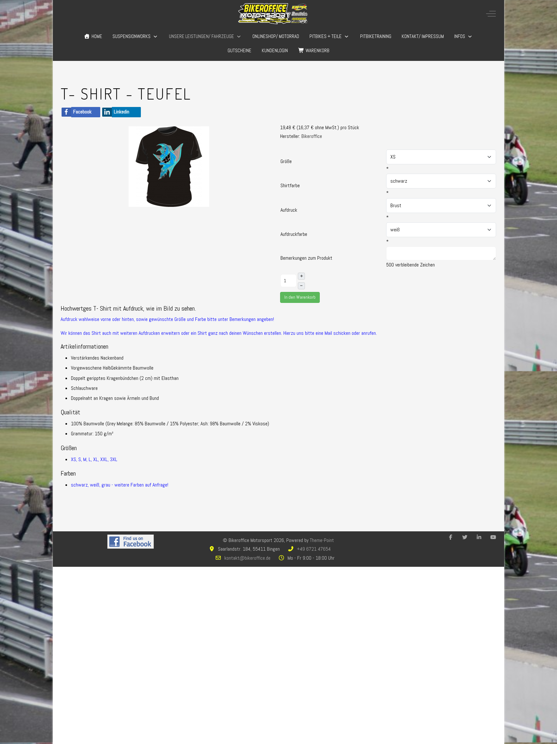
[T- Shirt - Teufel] (169, 166)
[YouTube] (493, 537)
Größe (286, 161)
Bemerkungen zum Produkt (306, 258)
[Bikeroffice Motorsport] (273, 13)
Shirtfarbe (290, 185)
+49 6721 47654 (314, 549)
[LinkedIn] (479, 537)
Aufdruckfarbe (293, 234)
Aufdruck (288, 210)
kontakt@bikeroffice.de (247, 558)
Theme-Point (322, 540)
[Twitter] (465, 537)
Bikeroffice (311, 136)
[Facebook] (450, 537)
